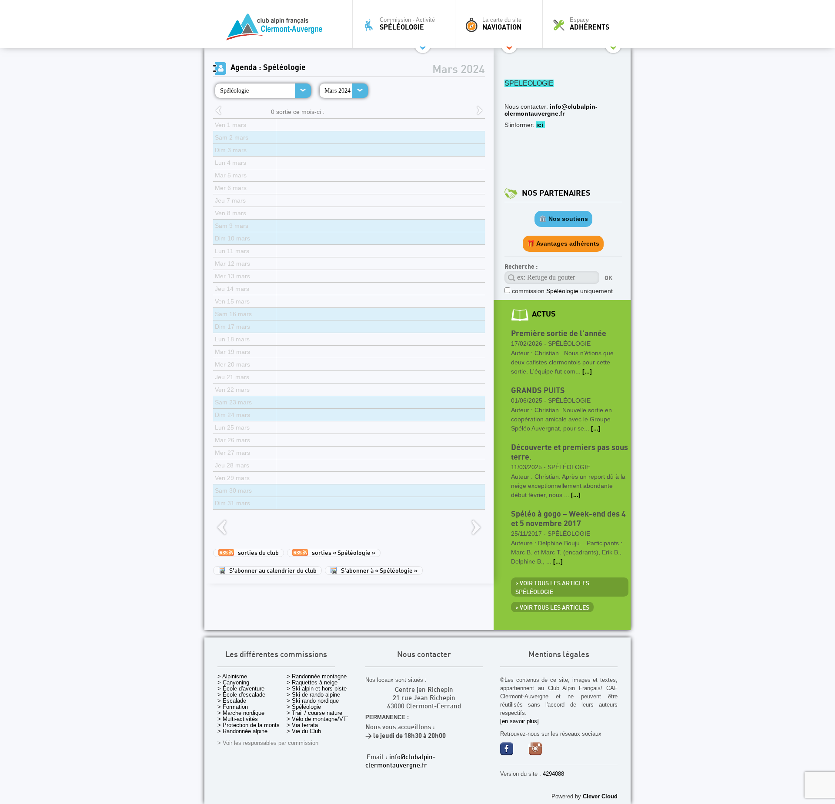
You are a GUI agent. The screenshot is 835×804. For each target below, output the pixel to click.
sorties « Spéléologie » (341, 553)
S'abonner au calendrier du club (271, 571)
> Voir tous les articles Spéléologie (552, 587)
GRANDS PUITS (538, 391)
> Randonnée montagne (317, 676)
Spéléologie (234, 90)
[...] (587, 371)
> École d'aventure (240, 688)
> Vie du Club (304, 731)
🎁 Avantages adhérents (563, 243)
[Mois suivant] (479, 111)
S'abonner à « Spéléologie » (377, 571)
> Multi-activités (237, 719)
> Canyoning (233, 682)
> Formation (232, 707)
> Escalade (231, 700)
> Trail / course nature (314, 713)
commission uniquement (562, 290)
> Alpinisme (232, 676)
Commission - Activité (407, 24)
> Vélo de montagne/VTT (318, 719)
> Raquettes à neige (312, 682)
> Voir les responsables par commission (267, 743)
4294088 (553, 774)
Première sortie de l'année (558, 334)
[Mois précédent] (218, 111)
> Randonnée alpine (242, 731)
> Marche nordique (240, 713)
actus (544, 314)
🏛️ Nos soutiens (563, 218)
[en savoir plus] (519, 721)
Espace (589, 24)
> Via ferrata (302, 725)
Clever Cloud (600, 796)
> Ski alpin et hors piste (317, 688)
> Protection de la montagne (253, 725)
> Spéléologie (304, 707)
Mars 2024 (337, 90)
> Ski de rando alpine (313, 694)
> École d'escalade (241, 694)
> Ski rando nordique (313, 700)
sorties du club (256, 553)
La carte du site (501, 24)
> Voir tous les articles (552, 608)
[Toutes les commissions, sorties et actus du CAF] (276, 28)
